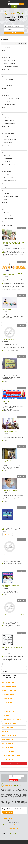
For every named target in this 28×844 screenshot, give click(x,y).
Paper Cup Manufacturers (10, 180)
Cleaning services (8, 92)
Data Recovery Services (9, 104)
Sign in (22, 4)
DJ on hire (6, 111)
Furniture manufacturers (9, 123)
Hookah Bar (7, 136)
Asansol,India (8, 747)
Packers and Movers (9, 177)
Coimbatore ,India (9, 723)
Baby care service (8, 50)
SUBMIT (14, 32)
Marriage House (8, 161)
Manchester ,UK (9, 711)
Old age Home (7, 171)
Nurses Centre (7, 168)
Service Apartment (8, 218)
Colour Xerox (7, 95)
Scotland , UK (8, 760)
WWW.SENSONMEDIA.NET (12, 826)
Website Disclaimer (13, 780)
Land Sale (6, 152)
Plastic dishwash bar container (11, 196)
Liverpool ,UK (8, 731)
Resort (5, 209)
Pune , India (7, 699)
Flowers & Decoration (9, 120)
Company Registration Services (11, 98)
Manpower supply (8, 158)
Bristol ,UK (7, 703)
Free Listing (11, 778)
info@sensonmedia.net (12, 824)
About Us (15, 776)
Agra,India (7, 707)
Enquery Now (21, 228)
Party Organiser (8, 183)
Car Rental (6, 73)
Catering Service (8, 85)
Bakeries (6, 54)
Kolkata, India (8, 695)
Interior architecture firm (10, 139)
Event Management (8, 114)
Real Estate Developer (9, 206)
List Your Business (8, 812)
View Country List (14, 763)
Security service (7, 215)
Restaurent (6, 212)
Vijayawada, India (9, 686)
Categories (21, 776)
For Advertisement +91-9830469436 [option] (9, 676)
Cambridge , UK (8, 682)
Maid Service (7, 155)
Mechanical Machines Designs (11, 164)
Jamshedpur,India (9, 690)
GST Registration (8, 130)
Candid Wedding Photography (11, 66)
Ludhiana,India (8, 752)
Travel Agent (7, 221)
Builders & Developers (9, 60)
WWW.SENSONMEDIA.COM (12, 828)
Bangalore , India (9, 735)
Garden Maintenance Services (11, 126)
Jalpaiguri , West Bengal (12, 756)
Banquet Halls (7, 57)
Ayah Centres (7, 47)
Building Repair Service (9, 63)
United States (8, 739)
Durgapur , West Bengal (12, 719)
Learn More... (8, 534)
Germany (6, 715)
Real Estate (6, 202)
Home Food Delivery (9, 133)
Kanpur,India (8, 727)
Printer (5, 199)
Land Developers (8, 149)
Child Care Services (8, 88)
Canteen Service (8, 69)
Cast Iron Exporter (8, 79)
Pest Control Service (9, 190)
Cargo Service (7, 76)
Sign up (14, 6)
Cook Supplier (7, 101)
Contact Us (18, 778)
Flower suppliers (8, 117)
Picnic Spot (6, 193)
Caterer (6, 82)
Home (6, 4)
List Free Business (14, 4)
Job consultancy (7, 145)
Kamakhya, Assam (9, 743)
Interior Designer (8, 142)
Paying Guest (7, 187)
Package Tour (7, 174)
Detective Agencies (8, 107)
